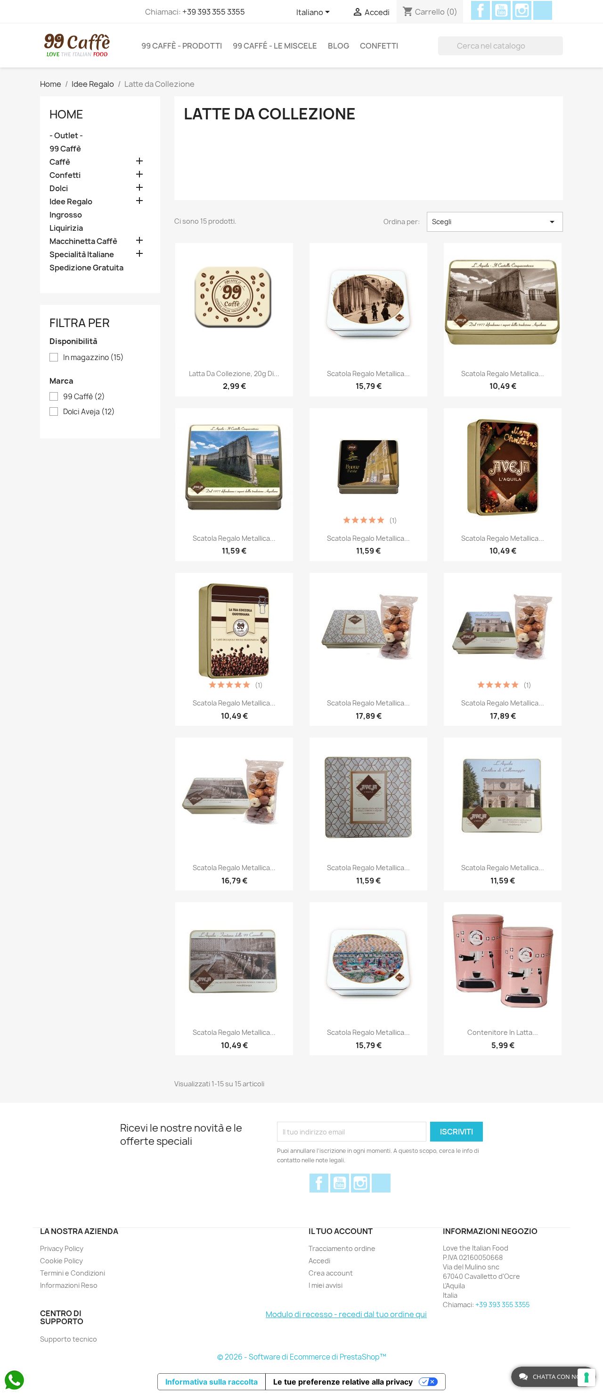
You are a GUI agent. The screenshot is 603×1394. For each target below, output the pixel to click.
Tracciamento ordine (342, 1248)
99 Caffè (65, 149)
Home (66, 114)
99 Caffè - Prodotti (181, 46)
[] (559, 45)
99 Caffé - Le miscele (275, 46)
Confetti (379, 46)
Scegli (495, 221)
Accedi (319, 1260)
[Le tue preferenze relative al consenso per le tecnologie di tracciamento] (586, 1377)
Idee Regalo (70, 202)
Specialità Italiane (81, 255)
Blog (338, 46)
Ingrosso (65, 215)
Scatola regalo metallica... (368, 373)
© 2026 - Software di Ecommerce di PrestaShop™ (301, 1357)
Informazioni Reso (69, 1285)
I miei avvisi (325, 1285)
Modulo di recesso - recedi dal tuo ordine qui (346, 1314)
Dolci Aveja (89, 412)
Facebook (480, 10)
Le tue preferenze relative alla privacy (343, 1381)
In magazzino (93, 357)
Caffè (59, 162)
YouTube (501, 10)
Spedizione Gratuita (86, 268)
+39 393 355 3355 (213, 12)
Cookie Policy (61, 1260)
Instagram (522, 10)
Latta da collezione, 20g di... (234, 373)
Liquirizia (66, 228)
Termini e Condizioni (72, 1272)
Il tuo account (341, 1231)
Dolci (58, 188)
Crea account (331, 1272)
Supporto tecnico (68, 1339)
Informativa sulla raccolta (211, 1381)
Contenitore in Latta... (502, 1032)
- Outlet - (66, 136)
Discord (542, 10)
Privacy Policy (61, 1248)
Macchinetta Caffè (83, 241)
